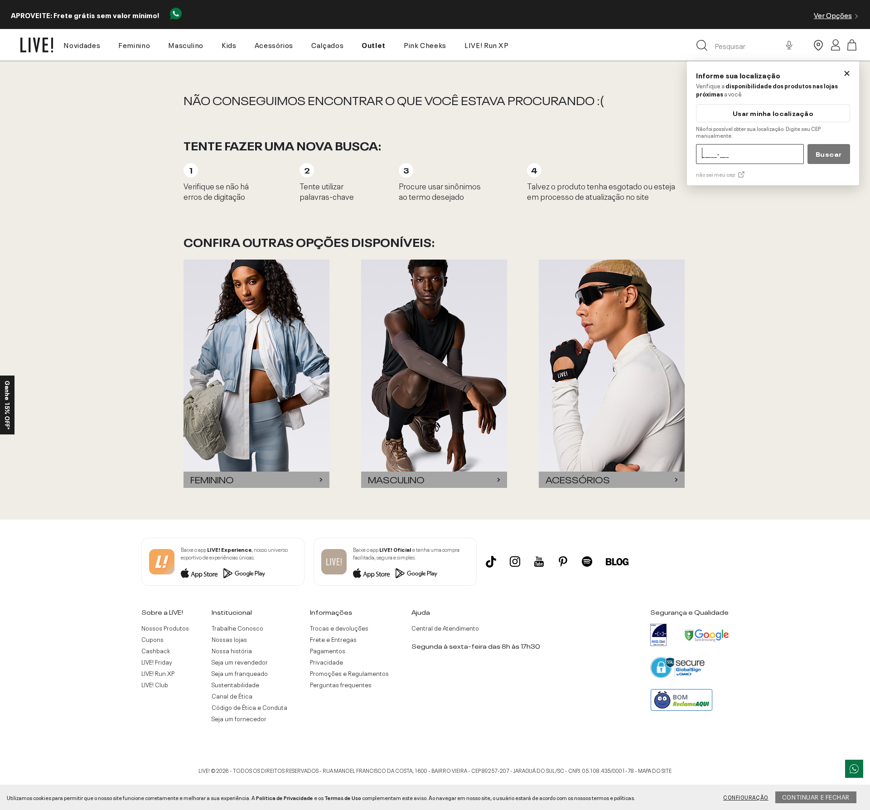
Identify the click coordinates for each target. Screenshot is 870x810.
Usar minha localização (773, 113)
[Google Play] (244, 573)
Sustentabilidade (235, 684)
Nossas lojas (229, 639)
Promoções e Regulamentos (349, 673)
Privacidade (326, 662)
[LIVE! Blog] (617, 562)
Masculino (185, 44)
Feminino (134, 44)
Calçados (327, 44)
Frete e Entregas (333, 639)
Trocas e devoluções (339, 628)
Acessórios (274, 44)
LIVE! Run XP (486, 44)
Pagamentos (327, 650)
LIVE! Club (154, 684)
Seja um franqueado (240, 673)
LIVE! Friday (156, 662)
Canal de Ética (232, 696)
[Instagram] (515, 561)
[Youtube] (539, 561)
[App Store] (199, 573)
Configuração (745, 797)
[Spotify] (587, 561)
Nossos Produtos (165, 628)
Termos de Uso (342, 797)
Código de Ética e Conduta (249, 707)
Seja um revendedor (240, 662)
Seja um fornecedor (239, 718)
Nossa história (232, 650)
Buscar (829, 153)
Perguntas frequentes (341, 684)
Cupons (152, 639)
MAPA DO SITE (655, 770)
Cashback (155, 650)
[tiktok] (490, 562)
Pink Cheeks (425, 44)
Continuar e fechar (816, 796)
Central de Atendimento (445, 628)
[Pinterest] (563, 561)
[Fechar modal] (847, 73)
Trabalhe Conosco (237, 628)
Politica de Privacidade (284, 797)
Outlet (374, 44)
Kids (229, 44)
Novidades (81, 44)
